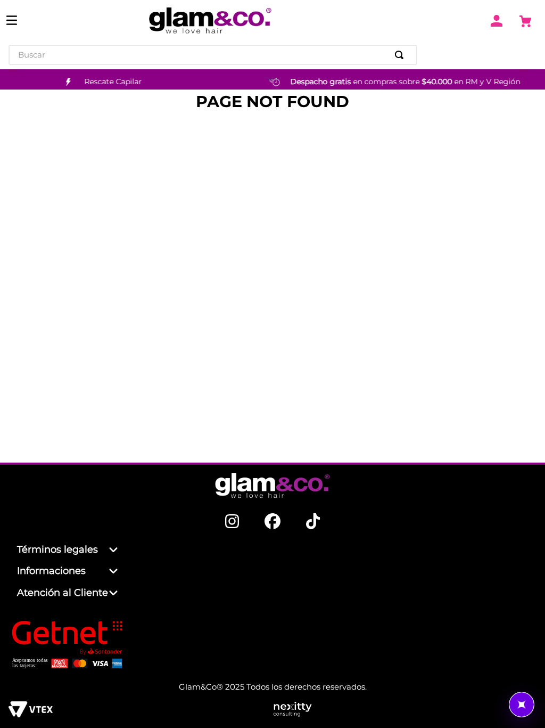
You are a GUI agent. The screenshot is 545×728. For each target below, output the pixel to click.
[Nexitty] (404, 710)
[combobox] (213, 55)
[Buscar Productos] (401, 55)
